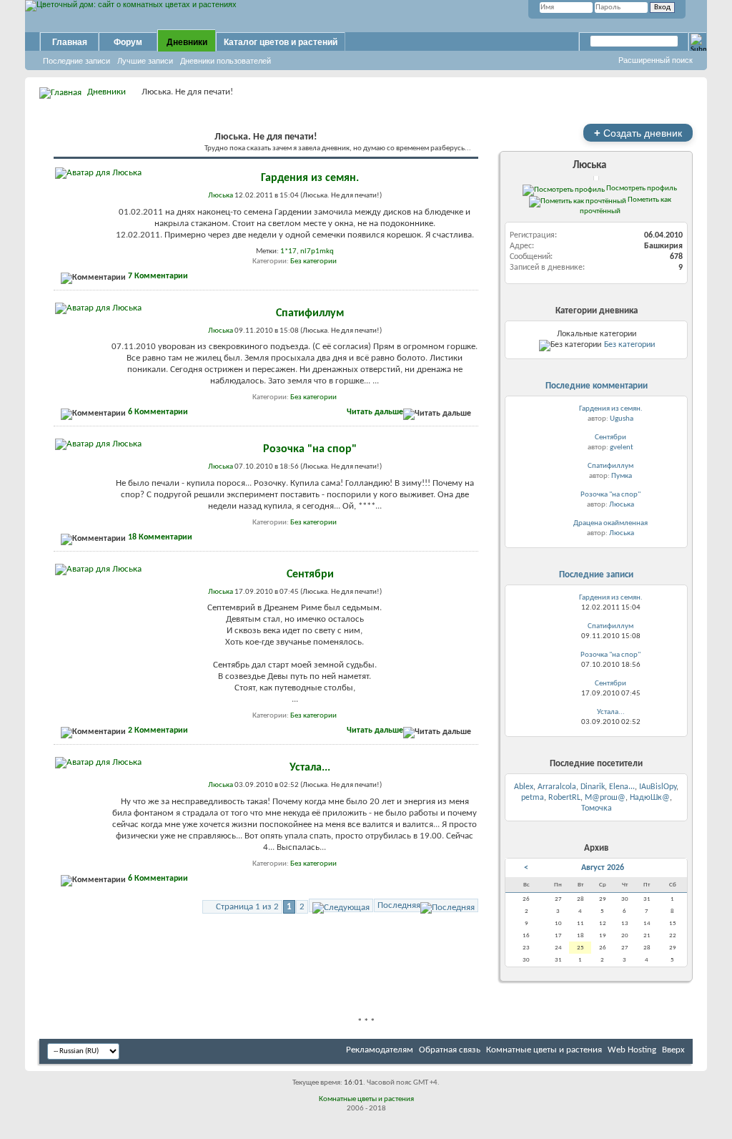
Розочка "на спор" (310, 449)
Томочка (596, 808)
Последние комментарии (596, 386)
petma (532, 797)
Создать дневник (638, 133)
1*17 (288, 251)
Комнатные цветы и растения (544, 1050)
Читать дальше (375, 412)
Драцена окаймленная (610, 523)
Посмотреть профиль (641, 188)
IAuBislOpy (657, 787)
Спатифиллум (310, 313)
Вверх (673, 1050)
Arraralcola (557, 787)
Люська (589, 165)
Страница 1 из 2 (247, 906)
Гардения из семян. (310, 178)
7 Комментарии (158, 276)
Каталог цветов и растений (280, 42)
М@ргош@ (605, 797)
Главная (69, 42)
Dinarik (592, 787)
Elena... (622, 787)
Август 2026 (602, 868)
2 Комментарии (158, 730)
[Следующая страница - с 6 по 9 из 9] (341, 905)
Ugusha (621, 419)
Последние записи (76, 61)
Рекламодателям (379, 1050)
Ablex (523, 787)
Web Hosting (632, 1050)
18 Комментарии (160, 537)
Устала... (310, 767)
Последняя (398, 905)
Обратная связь (449, 1050)
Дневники (187, 42)
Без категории (313, 261)
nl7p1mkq (317, 251)
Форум (128, 42)
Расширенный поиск (655, 60)
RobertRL (564, 797)
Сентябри (310, 574)
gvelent (621, 447)
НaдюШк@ (650, 797)
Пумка (621, 476)
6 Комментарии (158, 412)
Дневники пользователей (225, 61)
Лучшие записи (145, 61)
